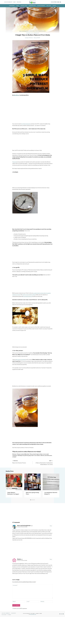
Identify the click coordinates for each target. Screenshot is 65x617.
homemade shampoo (27, 296)
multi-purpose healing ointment (29, 294)
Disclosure (4, 614)
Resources (19, 2)
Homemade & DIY (32, 5)
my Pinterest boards (25, 123)
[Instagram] (59, 2)
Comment (15, 585)
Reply (51, 525)
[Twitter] (61, 614)
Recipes (54, 5)
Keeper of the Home (29, 37)
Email (28, 601)
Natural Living (24, 5)
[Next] (58, 486)
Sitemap (9, 614)
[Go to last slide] (6, 486)
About (14, 2)
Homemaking (12, 5)
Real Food (49, 5)
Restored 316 (33, 614)
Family (17, 5)
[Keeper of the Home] (32, 2)
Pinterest (14, 161)
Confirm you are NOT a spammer (20, 608)
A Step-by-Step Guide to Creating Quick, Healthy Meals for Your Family (44, 462)
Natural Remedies (41, 5)
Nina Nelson (16, 95)
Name (14, 601)
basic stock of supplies (20, 359)
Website (42, 601)
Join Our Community (8, 2)
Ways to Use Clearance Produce (19, 461)
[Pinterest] (60, 2)
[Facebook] (57, 2)
